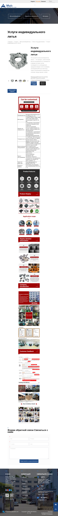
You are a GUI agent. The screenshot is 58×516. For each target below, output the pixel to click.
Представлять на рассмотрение (29, 461)
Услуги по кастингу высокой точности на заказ (39, 77)
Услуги (16, 41)
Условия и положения (47, 514)
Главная (10, 41)
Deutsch (43, 1)
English (33, 1)
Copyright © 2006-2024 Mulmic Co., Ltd (29, 512)
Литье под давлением (38, 41)
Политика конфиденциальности (47, 512)
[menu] (35, 5)
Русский (38, 1)
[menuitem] (35, 5)
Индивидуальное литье (43, 80)
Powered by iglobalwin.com (11, 511)
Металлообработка (25, 41)
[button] (35, 5)
